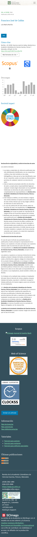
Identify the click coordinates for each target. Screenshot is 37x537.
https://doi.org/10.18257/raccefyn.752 (11, 51)
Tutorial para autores (12, 441)
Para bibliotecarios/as (9, 429)
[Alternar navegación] (34, 3)
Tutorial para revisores (12, 443)
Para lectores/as (7, 424)
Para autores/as (7, 427)
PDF (4, 36)
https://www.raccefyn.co (11, 487)
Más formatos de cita (10, 55)
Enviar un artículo (9, 413)
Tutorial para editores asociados (16, 446)
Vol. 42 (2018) (5, 12)
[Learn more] (9, 155)
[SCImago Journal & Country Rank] (18, 333)
